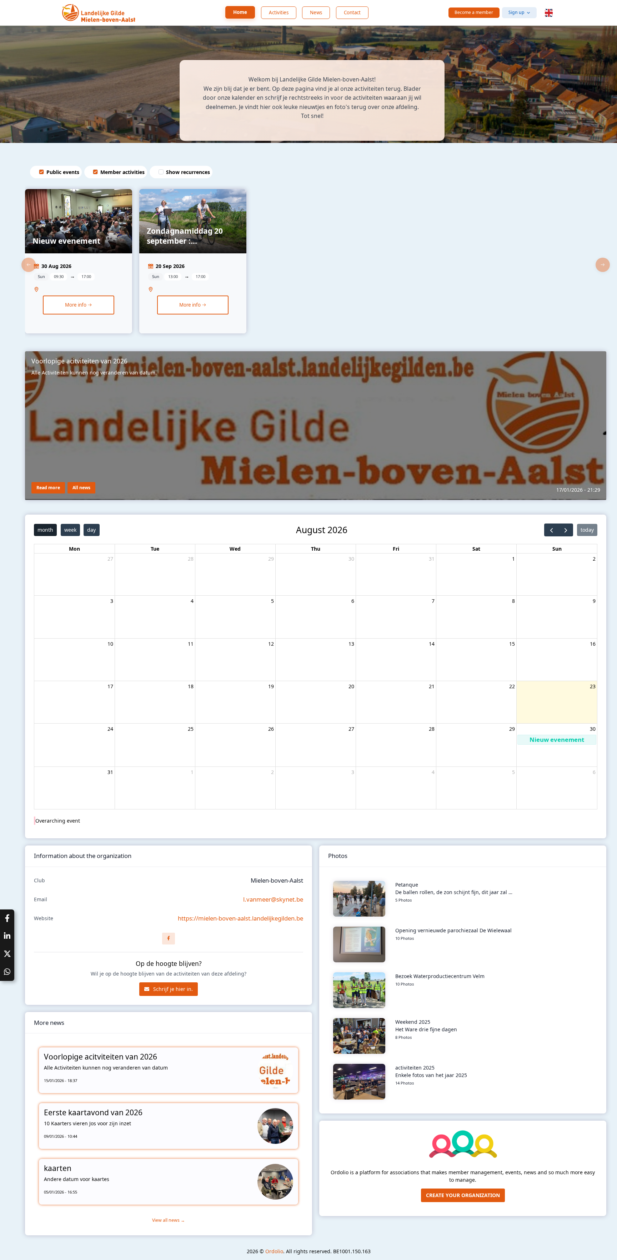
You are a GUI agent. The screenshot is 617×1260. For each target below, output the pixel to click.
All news (81, 488)
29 (271, 558)
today (587, 529)
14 (432, 643)
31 (432, 558)
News (316, 12)
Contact (352, 12)
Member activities (122, 172)
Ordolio (274, 1251)
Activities (279, 12)
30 (351, 558)
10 (110, 643)
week (70, 529)
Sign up (516, 12)
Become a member (474, 12)
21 (432, 686)
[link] (78, 265)
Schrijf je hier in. (172, 989)
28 (191, 558)
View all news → (168, 1220)
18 (191, 686)
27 (110, 558)
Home (240, 12)
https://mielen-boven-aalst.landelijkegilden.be (240, 918)
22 (512, 686)
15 (512, 643)
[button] (549, 13)
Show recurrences (188, 172)
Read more (48, 488)
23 (593, 686)
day (91, 529)
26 (271, 728)
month (45, 529)
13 (351, 643)
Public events (62, 172)
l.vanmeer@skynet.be (273, 899)
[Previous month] (551, 530)
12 (271, 643)
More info (76, 305)
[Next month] (565, 530)
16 (593, 643)
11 (191, 643)
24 (110, 728)
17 (110, 686)
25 (191, 728)
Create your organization (463, 1195)
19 (271, 686)
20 (351, 686)
